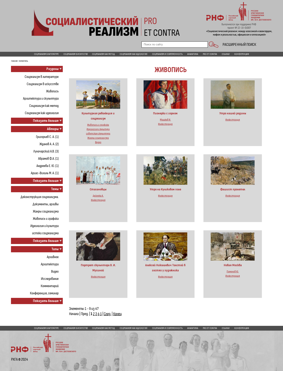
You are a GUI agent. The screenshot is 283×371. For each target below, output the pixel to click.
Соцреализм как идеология (133, 54)
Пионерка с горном (165, 113)
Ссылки (226, 54)
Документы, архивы (46, 204)
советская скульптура (98, 133)
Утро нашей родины (232, 113)
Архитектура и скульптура (41, 98)
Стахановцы (98, 189)
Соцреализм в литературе (46, 54)
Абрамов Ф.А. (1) (48, 158)
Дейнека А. (98, 195)
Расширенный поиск (239, 44)
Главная (14, 61)
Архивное (53, 257)
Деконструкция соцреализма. (40, 197)
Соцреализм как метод (103, 54)
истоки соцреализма (45, 233)
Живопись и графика (46, 218)
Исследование (50, 279)
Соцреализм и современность (167, 54)
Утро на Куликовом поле (165, 189)
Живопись (52, 91)
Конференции (241, 54)
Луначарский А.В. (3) (46, 151)
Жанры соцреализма (46, 211)
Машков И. (165, 119)
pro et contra (210, 54)
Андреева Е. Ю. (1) (47, 166)
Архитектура (50, 264)
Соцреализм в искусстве (75, 54)
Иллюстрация (165, 124)
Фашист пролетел (232, 189)
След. (107, 313)
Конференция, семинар (44, 293)
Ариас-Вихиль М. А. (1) (45, 173)
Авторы (53, 129)
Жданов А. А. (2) (49, 144)
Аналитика (192, 54)
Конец (117, 313)
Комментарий (50, 286)
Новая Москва (233, 265)
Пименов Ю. (233, 271)
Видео (55, 271)
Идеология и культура (44, 226)
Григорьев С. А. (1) (47, 137)
